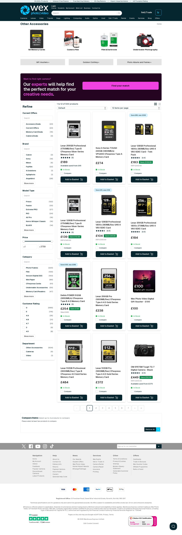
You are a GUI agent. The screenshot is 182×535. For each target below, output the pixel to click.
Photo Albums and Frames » (139, 62)
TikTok (52, 446)
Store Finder (57, 472)
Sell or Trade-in (98, 462)
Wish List (79, 8)
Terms (111, 514)
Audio (87, 18)
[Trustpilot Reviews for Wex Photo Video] (39, 519)
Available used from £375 (142, 384)
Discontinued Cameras (37, 472)
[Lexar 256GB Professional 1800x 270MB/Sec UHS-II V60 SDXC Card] (144, 206)
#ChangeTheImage (79, 469)
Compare (67, 173)
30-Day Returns (100, 1)
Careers (55, 474)
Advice (35, 464)
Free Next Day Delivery (81, 1)
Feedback (36, 466)
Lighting (67, 18)
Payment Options (59, 469)
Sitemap (116, 464)
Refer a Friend (138, 469)
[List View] (159, 104)
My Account (70, 8)
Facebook (31, 446)
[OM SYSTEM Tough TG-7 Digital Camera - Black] (144, 350)
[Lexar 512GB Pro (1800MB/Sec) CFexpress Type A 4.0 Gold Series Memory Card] (109, 351)
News (75, 456)
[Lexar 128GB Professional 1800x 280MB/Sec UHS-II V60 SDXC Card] (109, 205)
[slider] (24, 241)
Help (55, 456)
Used (103, 18)
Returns (55, 467)
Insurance (96, 469)
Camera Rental (98, 464)
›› (141, 408)
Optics (95, 18)
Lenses (33, 18)
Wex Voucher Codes (140, 464)
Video (41, 18)
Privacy (105, 514)
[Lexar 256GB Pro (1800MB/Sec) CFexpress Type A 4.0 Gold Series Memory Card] (109, 279)
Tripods (50, 18)
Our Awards (77, 459)
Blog (150, 18)
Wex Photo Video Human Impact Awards (81, 465)
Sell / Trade (113, 18)
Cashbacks (137, 459)
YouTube (38, 446)
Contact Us (96, 8)
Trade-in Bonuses (139, 462)
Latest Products (38, 476)
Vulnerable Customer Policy (120, 472)
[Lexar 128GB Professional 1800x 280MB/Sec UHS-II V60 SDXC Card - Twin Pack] (144, 129)
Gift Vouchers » (42, 62)
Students (61, 8)
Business (87, 8)
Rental (123, 18)
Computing (77, 18)
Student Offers (78, 462)
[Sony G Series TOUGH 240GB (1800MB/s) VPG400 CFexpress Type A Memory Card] (109, 131)
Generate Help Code (60, 477)
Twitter (24, 446)
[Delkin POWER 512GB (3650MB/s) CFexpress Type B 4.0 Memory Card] (74, 279)
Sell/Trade (146, 12)
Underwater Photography (145, 50)
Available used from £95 (71, 166)
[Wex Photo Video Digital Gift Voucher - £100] (144, 281)
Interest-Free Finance (61, 1)
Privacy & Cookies (119, 461)
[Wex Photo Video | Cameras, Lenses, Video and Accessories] (34, 10)
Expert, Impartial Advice (119, 1)
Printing (96, 472)
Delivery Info (57, 464)
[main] (91, 228)
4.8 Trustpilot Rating (140, 1)
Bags (58, 18)
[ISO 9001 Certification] (142, 522)
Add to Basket (72, 179)
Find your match (120, 85)
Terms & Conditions (120, 459)
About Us (56, 459)
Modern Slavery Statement (118, 467)
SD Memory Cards (36, 50)
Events (132, 18)
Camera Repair (98, 467)
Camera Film (73, 50)
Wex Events (97, 459)
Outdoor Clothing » (91, 62)
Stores (53, 8)
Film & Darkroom (109, 50)
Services (141, 18)
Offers (157, 18)
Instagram (45, 446)
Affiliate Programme (140, 467)
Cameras (23, 18)
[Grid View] (155, 104)
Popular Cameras (39, 469)
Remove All (150, 429)
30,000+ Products (41, 1)
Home (159, 24)
